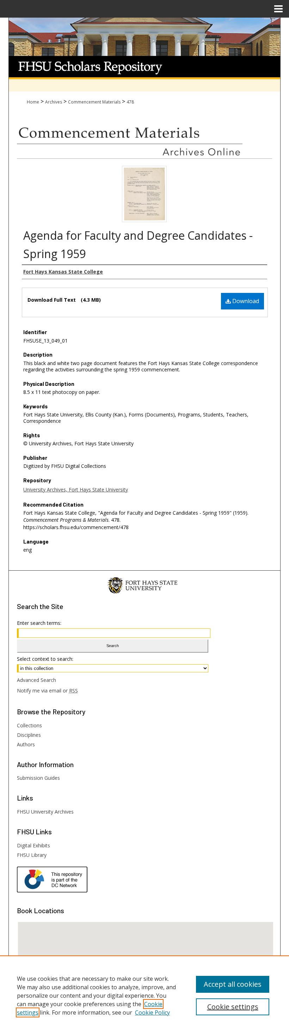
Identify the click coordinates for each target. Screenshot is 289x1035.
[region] (144, 995)
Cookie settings (232, 1006)
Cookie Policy (152, 1012)
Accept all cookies (233, 984)
